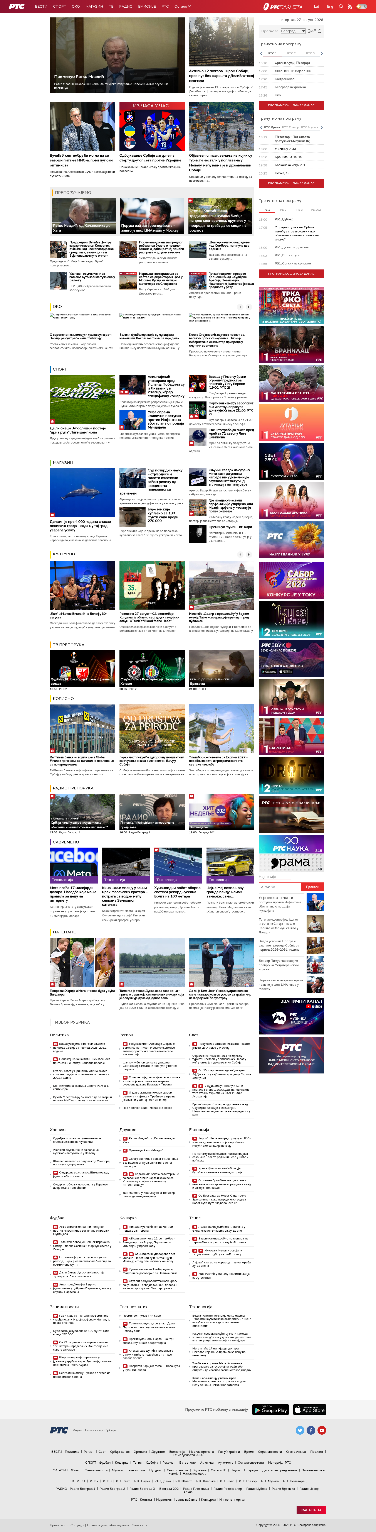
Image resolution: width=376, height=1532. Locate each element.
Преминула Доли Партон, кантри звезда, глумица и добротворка (148, 1341)
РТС (165, 6)
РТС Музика (270, 1481)
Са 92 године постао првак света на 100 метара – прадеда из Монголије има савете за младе (80, 1345)
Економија (199, 1129)
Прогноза (269, 31)
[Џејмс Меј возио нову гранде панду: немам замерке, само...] (230, 866)
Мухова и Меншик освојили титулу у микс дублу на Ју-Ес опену (217, 1252)
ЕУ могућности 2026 (188, 1455)
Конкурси (208, 1500)
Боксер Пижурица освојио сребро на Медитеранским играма (279, 965)
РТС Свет (123, 1481)
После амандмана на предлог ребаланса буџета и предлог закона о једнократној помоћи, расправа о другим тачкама (162, 247)
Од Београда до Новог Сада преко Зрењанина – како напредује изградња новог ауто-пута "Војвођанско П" (219, 1199)
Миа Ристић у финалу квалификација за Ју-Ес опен (221, 1276)
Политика (59, 1035)
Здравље (199, 1470)
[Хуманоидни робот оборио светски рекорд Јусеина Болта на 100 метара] (178, 866)
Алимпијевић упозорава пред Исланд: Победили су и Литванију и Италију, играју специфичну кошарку (166, 386)
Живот (76, 1470)
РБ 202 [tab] (316, 210)
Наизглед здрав (194, 1473)
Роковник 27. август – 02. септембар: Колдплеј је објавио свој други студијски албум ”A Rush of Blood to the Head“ (149, 617)
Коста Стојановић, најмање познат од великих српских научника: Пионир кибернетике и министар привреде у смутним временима (217, 340)
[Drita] (291, 775)
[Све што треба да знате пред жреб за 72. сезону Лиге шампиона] (197, 437)
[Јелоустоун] (291, 697)
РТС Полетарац (294, 1481)
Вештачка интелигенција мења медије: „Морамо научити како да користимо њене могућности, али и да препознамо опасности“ (221, 1321)
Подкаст (316, 1452)
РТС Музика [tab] (309, 127)
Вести (41, 6)
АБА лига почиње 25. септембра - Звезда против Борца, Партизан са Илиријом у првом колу (149, 1242)
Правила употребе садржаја (108, 1525)
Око (57, 306)
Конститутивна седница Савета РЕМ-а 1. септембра (81, 1087)
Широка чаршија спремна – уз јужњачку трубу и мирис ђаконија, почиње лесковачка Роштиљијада (82, 1361)
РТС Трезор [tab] (290, 127)
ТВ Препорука (68, 644)
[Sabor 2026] (291, 580)
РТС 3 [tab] (310, 53)
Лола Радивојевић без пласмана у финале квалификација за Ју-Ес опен (218, 1228)
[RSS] (350, 6)
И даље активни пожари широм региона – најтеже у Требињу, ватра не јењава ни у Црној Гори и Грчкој (149, 1096)
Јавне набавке (186, 1500)
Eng (330, 6)
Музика (117, 1470)
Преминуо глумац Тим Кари (230, 527)
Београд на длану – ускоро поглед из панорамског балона (81, 1375)
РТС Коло (227, 1481)
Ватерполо (187, 1462)
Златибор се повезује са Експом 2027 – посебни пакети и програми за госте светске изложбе (218, 761)
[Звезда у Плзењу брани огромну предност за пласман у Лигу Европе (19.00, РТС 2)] (197, 383)
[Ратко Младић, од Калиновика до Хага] (84, 216)
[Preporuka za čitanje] (291, 814)
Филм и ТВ (218, 1470)
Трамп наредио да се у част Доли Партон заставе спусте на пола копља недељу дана (149, 1327)
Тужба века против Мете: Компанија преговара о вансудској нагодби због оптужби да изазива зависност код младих (221, 1366)
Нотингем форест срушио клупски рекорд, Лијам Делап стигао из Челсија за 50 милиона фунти (82, 1260)
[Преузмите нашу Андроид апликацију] (270, 1409)
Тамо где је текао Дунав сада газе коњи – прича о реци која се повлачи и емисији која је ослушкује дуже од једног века (151, 994)
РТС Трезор (248, 1481)
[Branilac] (291, 344)
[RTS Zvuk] (291, 658)
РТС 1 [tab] (272, 53)
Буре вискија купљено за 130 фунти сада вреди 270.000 (163, 515)
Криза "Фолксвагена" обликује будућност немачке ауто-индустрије (217, 1170)
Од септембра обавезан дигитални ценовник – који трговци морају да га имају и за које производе (221, 1184)
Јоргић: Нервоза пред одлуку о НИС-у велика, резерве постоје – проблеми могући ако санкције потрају (221, 1142)
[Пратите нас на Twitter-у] (300, 1430)
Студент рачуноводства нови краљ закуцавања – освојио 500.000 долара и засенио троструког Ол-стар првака (150, 1284)
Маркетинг (164, 1500)
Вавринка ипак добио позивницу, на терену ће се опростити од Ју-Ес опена (220, 1240)
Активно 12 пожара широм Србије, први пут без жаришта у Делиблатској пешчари (221, 76)
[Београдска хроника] (291, 500)
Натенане (64, 932)
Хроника (58, 1129)
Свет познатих (133, 1306)
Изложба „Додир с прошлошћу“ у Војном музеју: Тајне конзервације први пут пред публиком (219, 617)
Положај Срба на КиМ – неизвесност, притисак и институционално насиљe (81, 1061)
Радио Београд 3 (142, 1489)
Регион (126, 1035)
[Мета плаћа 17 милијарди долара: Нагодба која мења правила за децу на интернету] (74, 866)
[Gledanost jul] (291, 539)
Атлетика (207, 1462)
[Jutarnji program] (291, 422)
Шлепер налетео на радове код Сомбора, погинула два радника (229, 245)
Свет (193, 1035)
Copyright (77, 1525)
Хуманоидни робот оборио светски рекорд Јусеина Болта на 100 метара (177, 892)
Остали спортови (251, 1462)
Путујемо (156, 1470)
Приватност (59, 1525)
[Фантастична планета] (291, 383)
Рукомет (169, 1462)
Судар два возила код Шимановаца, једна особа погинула (81, 1174)
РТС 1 (81, 1481)
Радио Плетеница (196, 1489)
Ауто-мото (225, 1462)
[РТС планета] (283, 6)
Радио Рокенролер (227, 1489)
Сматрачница (296, 1452)
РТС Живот (183, 1481)
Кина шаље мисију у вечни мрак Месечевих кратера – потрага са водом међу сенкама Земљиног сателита (125, 896)
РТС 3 (107, 1481)
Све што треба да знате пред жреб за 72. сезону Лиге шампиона (231, 433)
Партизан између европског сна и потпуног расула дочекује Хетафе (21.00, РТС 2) (231, 408)
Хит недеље (199, 827)
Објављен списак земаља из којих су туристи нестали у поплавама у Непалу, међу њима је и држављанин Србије (220, 162)
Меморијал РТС (279, 1462)
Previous (261, 53)
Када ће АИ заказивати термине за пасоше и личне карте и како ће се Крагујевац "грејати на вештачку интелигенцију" (151, 1179)
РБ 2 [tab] (283, 210)
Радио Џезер (309, 1489)
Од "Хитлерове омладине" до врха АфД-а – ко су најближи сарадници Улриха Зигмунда (221, 1074)
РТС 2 (94, 1481)
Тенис (195, 1218)
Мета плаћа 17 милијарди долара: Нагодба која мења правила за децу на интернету (73, 894)
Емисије (147, 6)
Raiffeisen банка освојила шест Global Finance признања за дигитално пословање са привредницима (82, 761)
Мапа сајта (311, 1510)
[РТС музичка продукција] (291, 1016)
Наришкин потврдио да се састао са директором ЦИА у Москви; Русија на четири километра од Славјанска (161, 279)
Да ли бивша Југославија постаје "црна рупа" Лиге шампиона (78, 430)
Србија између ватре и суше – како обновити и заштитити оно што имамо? (79, 823)
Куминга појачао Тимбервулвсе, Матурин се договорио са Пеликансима (150, 1271)
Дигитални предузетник (279, 1470)
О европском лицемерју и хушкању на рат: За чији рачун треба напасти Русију (80, 336)
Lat (316, 6)
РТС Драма (162, 1481)
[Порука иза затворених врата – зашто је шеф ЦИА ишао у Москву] (152, 216)
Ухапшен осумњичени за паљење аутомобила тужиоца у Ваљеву (92, 277)
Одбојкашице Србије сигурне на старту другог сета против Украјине (150, 158)
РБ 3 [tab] (299, 210)
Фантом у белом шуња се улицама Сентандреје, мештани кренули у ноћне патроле (150, 1066)
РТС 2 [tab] (291, 53)
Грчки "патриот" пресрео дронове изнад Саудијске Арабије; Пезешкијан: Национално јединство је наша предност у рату (231, 280)
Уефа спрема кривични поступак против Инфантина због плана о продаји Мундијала (166, 420)
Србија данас (120, 1452)
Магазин (94, 6)
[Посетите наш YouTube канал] (321, 1430)
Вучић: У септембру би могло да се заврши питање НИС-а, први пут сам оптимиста (81, 160)
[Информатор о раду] (291, 1055)
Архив (188, 1492)
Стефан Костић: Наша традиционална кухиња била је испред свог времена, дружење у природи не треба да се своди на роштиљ (218, 220)
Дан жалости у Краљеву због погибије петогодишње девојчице (149, 1194)
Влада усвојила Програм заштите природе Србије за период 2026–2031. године (80, 1047)
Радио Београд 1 (82, 1489)
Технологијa (200, 1306)
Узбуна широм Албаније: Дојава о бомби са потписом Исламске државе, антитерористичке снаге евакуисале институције (149, 1049)
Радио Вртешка (283, 1489)
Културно (64, 554)
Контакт (146, 1500)
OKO (76, 6)
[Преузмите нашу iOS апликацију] (309, 1409)
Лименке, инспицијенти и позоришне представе (147, 823)
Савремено (66, 842)
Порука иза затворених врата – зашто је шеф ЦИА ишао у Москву (149, 228)
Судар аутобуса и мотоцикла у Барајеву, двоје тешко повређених (80, 1186)
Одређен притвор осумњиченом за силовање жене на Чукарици (77, 1140)
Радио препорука (73, 788)
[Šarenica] (291, 736)
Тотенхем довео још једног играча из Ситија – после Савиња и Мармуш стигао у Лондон (82, 1245)
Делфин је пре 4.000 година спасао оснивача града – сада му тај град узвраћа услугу (80, 525)
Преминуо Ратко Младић (79, 76)
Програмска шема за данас (291, 105)
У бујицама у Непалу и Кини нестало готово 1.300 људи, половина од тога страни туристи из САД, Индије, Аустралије (220, 1091)
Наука (235, 1470)
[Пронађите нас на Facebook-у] (311, 1430)
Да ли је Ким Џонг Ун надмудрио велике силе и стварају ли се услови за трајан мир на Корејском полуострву (220, 994)
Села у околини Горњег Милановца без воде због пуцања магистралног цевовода (150, 1162)
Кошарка (128, 1218)
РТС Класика (206, 1481)
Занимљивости (64, 1306)
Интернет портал (232, 1500)
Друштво (127, 1129)
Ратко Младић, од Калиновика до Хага (149, 1140)
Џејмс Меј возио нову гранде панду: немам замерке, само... (224, 892)
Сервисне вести (270, 1452)
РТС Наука (142, 1481)
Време (249, 1452)
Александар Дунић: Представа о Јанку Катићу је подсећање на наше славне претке (148, 1354)
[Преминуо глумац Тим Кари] (197, 534)
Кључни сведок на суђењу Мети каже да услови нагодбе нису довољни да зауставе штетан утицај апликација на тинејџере (229, 477)
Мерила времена (201, 1452)
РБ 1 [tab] (267, 210)
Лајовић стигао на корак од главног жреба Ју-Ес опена (221, 1264)
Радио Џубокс (256, 1489)
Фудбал (57, 1218)
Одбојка (152, 1462)
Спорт (59, 6)
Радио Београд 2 (112, 1489)
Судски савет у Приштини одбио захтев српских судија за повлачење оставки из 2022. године (81, 1074)
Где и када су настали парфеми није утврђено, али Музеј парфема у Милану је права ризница (231, 505)
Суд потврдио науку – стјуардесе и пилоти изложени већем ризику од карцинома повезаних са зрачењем (150, 482)
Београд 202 (169, 1489)
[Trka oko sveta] (291, 305)
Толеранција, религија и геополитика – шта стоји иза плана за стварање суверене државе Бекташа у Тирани (151, 1081)
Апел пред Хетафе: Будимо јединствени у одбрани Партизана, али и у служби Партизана (82, 1288)
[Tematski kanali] (291, 853)
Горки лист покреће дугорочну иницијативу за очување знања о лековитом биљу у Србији (151, 761)
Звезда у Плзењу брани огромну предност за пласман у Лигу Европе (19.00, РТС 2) (227, 382)
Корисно (63, 698)
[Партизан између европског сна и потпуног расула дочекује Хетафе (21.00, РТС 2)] (197, 410)
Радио (126, 6)
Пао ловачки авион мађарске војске (147, 1108)
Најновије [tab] (267, 876)
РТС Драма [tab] (272, 127)
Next (322, 53)
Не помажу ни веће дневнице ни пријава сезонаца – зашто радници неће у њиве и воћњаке (220, 1157)
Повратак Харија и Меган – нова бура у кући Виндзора (82, 992)
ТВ (111, 6)
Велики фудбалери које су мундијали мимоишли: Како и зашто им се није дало (149, 336)
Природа (251, 1470)
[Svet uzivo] (291, 461)
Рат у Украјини (229, 1452)
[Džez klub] (291, 619)
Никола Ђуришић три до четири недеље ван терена (148, 1228)
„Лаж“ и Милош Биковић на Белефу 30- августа (78, 615)
